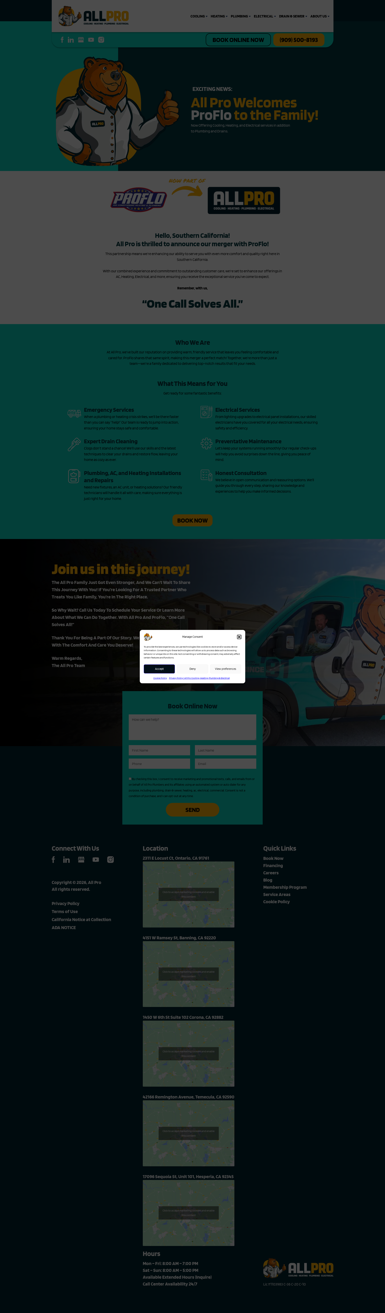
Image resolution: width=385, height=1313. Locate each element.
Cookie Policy (160, 677)
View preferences (225, 669)
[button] (239, 637)
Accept (159, 669)
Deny (192, 669)
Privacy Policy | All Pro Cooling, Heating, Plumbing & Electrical (199, 677)
